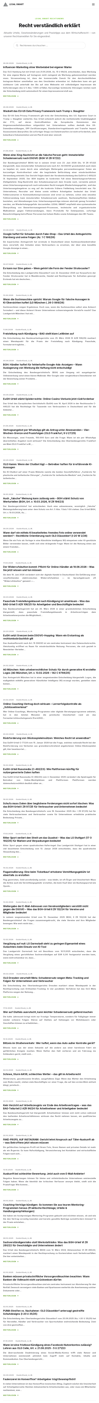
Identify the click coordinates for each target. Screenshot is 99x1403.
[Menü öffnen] (93, 4)
